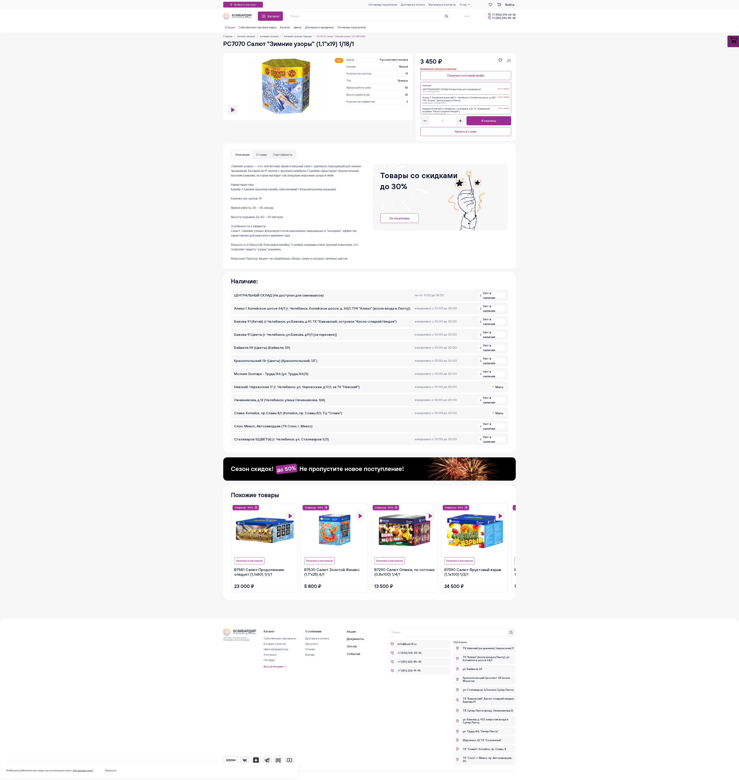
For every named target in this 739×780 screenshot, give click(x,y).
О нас (463, 4)
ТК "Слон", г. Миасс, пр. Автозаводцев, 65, (487, 759)
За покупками (399, 218)
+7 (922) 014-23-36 (504, 14)
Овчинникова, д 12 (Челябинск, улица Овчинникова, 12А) (279, 400)
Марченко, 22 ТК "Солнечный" (482, 740)
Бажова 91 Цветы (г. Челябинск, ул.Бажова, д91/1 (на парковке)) (285, 334)
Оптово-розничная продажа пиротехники (236, 639)
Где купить (311, 643)
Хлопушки (270, 654)
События (353, 654)
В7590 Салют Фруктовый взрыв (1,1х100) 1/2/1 (472, 571)
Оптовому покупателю (383, 4)
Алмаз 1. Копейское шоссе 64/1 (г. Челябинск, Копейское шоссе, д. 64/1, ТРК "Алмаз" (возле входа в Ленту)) (322, 308)
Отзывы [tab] (261, 154)
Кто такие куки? (83, 770)
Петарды (269, 659)
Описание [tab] (242, 154)
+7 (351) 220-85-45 (504, 17)
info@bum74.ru (407, 644)
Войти (509, 4)
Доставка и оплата (413, 4)
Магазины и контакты (442, 4)
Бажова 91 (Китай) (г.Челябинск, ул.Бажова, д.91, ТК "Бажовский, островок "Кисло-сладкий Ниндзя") (315, 321)
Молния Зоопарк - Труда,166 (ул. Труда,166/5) (271, 374)
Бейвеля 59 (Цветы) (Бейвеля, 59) (262, 348)
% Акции (230, 27)
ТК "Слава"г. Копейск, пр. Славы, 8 (484, 749)
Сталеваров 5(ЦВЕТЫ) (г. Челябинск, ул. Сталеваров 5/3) (281, 439)
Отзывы (310, 649)
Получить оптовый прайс (465, 75)
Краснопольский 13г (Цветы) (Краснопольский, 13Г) (275, 361)
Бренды (310, 654)
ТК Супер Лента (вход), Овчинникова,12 (488, 710)
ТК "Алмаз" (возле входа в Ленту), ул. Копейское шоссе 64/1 (486, 659)
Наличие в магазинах (249, 560)
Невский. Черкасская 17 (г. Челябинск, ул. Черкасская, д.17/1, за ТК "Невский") (297, 387)
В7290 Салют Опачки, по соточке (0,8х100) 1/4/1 (404, 571)
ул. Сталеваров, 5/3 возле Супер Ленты (488, 689)
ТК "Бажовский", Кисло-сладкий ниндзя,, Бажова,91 (489, 700)
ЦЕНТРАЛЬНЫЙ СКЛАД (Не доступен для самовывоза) (279, 295)
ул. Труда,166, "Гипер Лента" (480, 731)
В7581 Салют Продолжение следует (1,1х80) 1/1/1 (259, 571)
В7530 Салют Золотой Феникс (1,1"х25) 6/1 (331, 571)
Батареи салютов (275, 643)
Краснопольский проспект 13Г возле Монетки (486, 679)
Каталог (274, 16)
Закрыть (110, 770)
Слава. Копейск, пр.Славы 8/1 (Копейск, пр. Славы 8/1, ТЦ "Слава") (288, 413)
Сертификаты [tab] (282, 154)
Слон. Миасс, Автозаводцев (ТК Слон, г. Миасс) (273, 426)
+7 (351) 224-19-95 (409, 670)
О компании (313, 631)
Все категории (273, 666)
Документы (355, 639)
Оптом (352, 646)
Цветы (298, 27)
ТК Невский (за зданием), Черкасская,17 (488, 648)
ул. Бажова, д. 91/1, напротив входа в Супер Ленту (485, 721)
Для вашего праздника (319, 27)
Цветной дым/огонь (276, 649)
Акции (351, 631)
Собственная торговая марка (258, 27)
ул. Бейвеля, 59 (472, 669)
